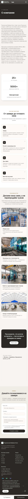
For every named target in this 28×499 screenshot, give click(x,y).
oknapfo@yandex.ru (5, 471)
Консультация (18, 462)
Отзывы (3, 462)
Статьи (3, 460)
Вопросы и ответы (19, 458)
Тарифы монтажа (19, 456)
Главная (3, 455)
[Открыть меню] (26, 2)
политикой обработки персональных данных (12, 427)
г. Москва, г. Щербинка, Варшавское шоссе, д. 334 (6, 474)
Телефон (5, 411)
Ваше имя (5, 405)
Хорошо (5, 491)
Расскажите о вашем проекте (10, 417)
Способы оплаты (19, 460)
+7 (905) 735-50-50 (5, 469)
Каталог (3, 458)
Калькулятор (18, 455)
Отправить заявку (14, 430)
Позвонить (7, 497)
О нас (2, 456)
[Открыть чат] (25, 491)
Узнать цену (14, 342)
